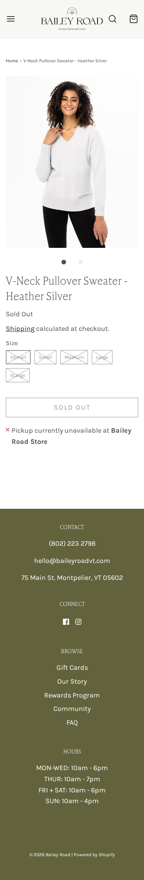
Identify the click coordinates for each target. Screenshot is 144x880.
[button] (72, 162)
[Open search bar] (112, 18)
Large (102, 357)
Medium (74, 357)
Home (12, 60)
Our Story (72, 681)
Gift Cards (72, 667)
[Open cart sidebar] (133, 18)
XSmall (18, 357)
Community (72, 708)
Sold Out (72, 407)
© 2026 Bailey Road (50, 854)
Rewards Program (72, 695)
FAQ (72, 722)
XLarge (17, 375)
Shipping (20, 328)
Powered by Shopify (94, 854)
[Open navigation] (10, 18)
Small (45, 357)
